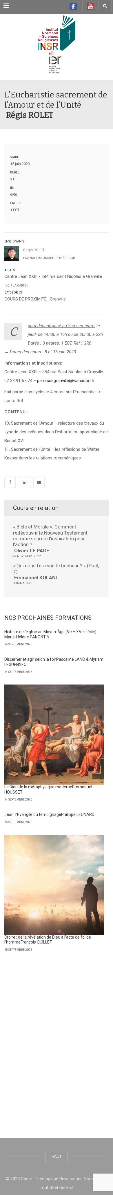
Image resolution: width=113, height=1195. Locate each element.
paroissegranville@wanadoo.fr (66, 380)
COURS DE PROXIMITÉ (25, 299)
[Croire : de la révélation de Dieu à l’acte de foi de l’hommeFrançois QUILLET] (54, 885)
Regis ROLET (34, 250)
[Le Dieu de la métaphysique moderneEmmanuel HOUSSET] (54, 735)
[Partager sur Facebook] (10, 482)
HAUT (56, 1156)
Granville (58, 299)
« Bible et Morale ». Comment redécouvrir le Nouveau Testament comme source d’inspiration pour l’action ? (50, 538)
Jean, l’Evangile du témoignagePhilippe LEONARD (49, 814)
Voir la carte (15, 285)
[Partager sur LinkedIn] (24, 482)
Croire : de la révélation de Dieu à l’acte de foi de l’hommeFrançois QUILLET (47, 940)
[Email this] (39, 482)
